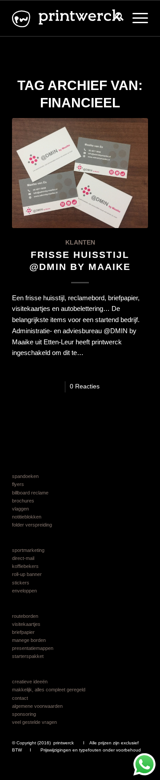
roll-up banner (27, 574)
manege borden (29, 640)
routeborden (25, 616)
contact (20, 698)
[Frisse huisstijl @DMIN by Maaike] (80, 173)
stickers (20, 582)
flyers (18, 484)
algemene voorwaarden (37, 706)
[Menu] (136, 18)
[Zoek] (115, 18)
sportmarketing (28, 550)
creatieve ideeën (30, 681)
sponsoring (24, 714)
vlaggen (20, 508)
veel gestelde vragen (34, 722)
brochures (23, 500)
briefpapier (23, 632)
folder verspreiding (32, 524)
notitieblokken (26, 516)
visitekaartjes (26, 624)
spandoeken (25, 476)
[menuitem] (115, 18)
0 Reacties (85, 386)
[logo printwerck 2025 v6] (66, 18)
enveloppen (24, 590)
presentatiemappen (32, 648)
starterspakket (28, 656)
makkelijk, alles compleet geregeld (48, 689)
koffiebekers (25, 566)
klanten (80, 242)
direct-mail (23, 558)
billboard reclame (30, 492)
